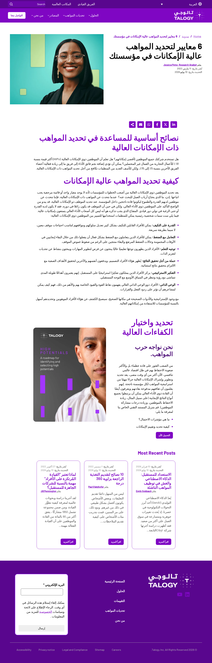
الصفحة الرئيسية (115, 581)
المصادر (54, 15)
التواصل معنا (17, 15)
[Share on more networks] (132, 124)
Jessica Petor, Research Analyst (180, 64)
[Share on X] (165, 124)
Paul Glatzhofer (96, 486)
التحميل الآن (164, 435)
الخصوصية (45, 611)
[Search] (11, 4)
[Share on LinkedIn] (173, 124)
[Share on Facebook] (157, 124)
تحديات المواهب (74, 15)
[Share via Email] (140, 124)
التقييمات (119, 601)
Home (197, 36)
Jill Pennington (48, 491)
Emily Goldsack (144, 491)
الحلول (94, 15)
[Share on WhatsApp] (149, 124)
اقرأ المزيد (164, 541)
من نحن (38, 15)
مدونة (185, 36)
